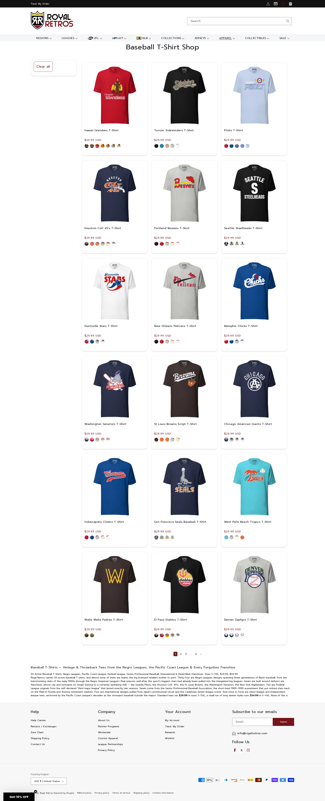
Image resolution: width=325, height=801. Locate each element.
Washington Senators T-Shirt (105, 424)
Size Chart (37, 732)
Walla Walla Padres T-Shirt (103, 620)
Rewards (170, 732)
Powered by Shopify (64, 793)
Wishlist (170, 738)
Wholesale (104, 732)
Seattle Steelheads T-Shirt (243, 228)
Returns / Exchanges (44, 726)
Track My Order (40, 3)
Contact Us (38, 744)
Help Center (38, 720)
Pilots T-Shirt (233, 130)
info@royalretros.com (252, 733)
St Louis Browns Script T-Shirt (175, 424)
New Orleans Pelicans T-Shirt (175, 326)
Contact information (163, 793)
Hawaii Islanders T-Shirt (101, 130)
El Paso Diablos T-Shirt (170, 620)
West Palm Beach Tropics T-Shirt (248, 522)
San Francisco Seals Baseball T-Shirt (180, 522)
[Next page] (201, 654)
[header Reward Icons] (290, 3)
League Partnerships (110, 744)
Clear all (43, 66)
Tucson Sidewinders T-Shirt (174, 130)
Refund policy (84, 793)
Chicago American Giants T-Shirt (248, 424)
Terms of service (121, 793)
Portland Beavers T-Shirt (171, 228)
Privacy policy (102, 793)
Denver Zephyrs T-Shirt (240, 620)
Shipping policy (141, 793)
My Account (172, 720)
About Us (104, 720)
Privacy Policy (106, 750)
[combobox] (239, 21)
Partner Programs (109, 726)
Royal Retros (46, 793)
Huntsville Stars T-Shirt (100, 326)
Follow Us (241, 742)
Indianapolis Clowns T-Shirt (104, 522)
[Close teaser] (35, 791)
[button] (43, 38)
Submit (283, 722)
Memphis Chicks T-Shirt (241, 326)
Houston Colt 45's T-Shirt (102, 228)
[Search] (287, 21)
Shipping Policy (40, 738)
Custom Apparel (108, 738)
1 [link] (175, 654)
